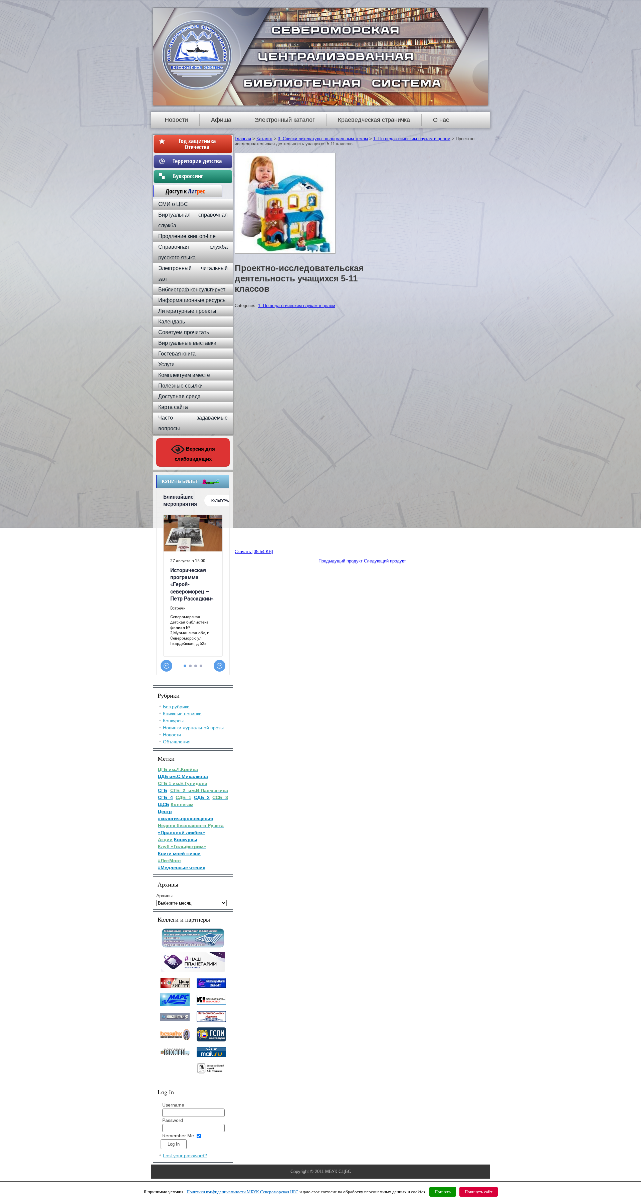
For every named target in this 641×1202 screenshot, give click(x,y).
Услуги (166, 364)
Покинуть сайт (478, 1191)
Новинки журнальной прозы (193, 727)
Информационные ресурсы (192, 300)
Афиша (221, 119)
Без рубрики (176, 706)
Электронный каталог (284, 119)
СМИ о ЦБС (173, 204)
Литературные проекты (187, 311)
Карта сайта (173, 407)
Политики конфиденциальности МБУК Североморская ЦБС (242, 1191)
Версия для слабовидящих (195, 454)
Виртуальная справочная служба (193, 220)
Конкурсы (173, 720)
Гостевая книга (177, 353)
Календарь (171, 321)
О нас (441, 119)
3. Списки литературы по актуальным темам (323, 138)
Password (172, 1120)
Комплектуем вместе (184, 375)
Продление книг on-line (187, 236)
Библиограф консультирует (191, 289)
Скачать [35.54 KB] (254, 551)
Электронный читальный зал (193, 273)
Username (173, 1105)
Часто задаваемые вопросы (193, 423)
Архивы (164, 895)
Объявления (177, 741)
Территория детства (197, 161)
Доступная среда (179, 396)
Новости (176, 119)
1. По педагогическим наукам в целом (411, 138)
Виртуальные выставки (187, 343)
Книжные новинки (182, 713)
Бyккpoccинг (197, 176)
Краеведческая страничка (374, 119)
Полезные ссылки (180, 386)
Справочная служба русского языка (193, 252)
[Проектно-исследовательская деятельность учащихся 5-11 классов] (286, 253)
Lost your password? (185, 1155)
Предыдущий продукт (340, 560)
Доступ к (182, 191)
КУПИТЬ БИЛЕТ (180, 481)
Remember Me (178, 1135)
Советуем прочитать (183, 332)
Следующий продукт (385, 560)
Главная (243, 138)
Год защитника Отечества (197, 144)
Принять (443, 1191)
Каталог (264, 138)
